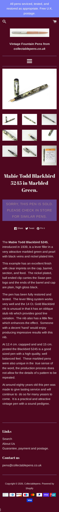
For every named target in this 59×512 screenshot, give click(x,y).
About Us (8, 443)
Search (7, 438)
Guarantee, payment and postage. (25, 448)
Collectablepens (32, 483)
